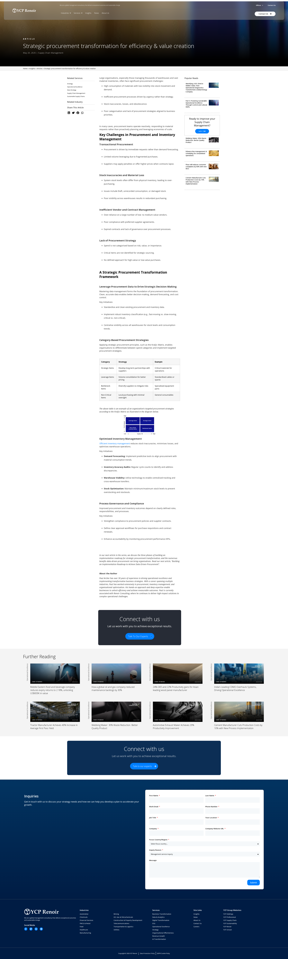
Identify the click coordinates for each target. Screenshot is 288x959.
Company (153, 828)
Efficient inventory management (115, 443)
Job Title (152, 817)
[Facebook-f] (25, 929)
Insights (32, 68)
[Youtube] (41, 929)
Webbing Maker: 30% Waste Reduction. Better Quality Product (196, 140)
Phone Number (211, 806)
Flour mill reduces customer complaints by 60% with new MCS (196, 166)
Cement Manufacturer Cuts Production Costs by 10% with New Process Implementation (196, 181)
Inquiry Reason (155, 850)
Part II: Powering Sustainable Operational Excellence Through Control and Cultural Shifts (196, 104)
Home (25, 68)
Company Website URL (214, 828)
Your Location (211, 817)
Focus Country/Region (158, 839)
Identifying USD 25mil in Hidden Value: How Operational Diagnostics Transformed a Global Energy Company (196, 88)
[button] (69, 112)
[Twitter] (31, 929)
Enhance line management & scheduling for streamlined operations (196, 153)
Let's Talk (202, 131)
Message (153, 860)
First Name (154, 795)
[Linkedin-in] (36, 929)
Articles (39, 68)
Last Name (210, 795)
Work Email (154, 806)
